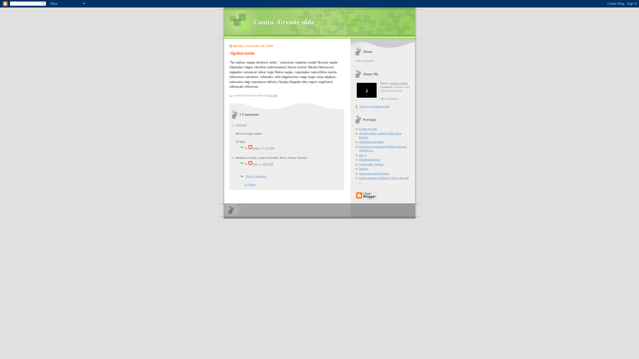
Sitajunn (363, 168)
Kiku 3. (363, 155)
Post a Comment (256, 176)
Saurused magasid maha (374, 173)
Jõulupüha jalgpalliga (371, 141)
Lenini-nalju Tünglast (371, 164)
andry (256, 148)
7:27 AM (269, 148)
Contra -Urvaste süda (284, 22)
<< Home (249, 184)
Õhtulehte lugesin (369, 159)
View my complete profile (374, 106)
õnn (255, 164)
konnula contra (399, 83)
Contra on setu (368, 128)
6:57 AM (272, 95)
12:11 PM (267, 164)
